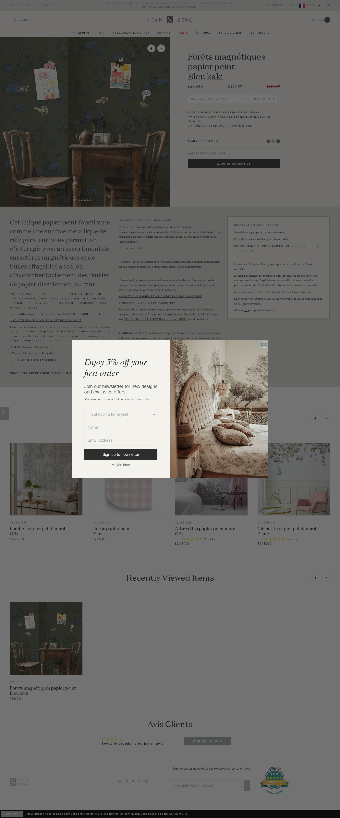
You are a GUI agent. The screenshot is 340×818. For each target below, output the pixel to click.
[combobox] (120, 414)
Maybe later (121, 464)
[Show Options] (154, 414)
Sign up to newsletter (121, 454)
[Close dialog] (264, 344)
